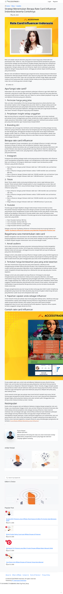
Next (60, 494)
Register (55, 1)
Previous (2, 494)
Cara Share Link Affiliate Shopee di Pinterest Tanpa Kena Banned (24, 562)
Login (49, 1)
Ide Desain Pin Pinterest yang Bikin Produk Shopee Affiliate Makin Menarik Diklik (29, 548)
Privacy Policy (46, 575)
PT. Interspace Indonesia (19, 580)
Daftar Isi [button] (10, 85)
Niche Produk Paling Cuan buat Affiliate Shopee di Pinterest (23, 534)
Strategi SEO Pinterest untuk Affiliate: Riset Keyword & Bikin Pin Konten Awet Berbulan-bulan (31, 519)
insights (18, 6)
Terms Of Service (35, 575)
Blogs (13, 6)
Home (8, 6)
